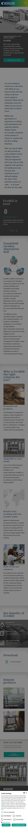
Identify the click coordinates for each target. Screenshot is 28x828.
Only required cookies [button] (19, 825)
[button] (14, 822)
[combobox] (24, 793)
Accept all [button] (6, 825)
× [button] (26, 792)
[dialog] (14, 809)
